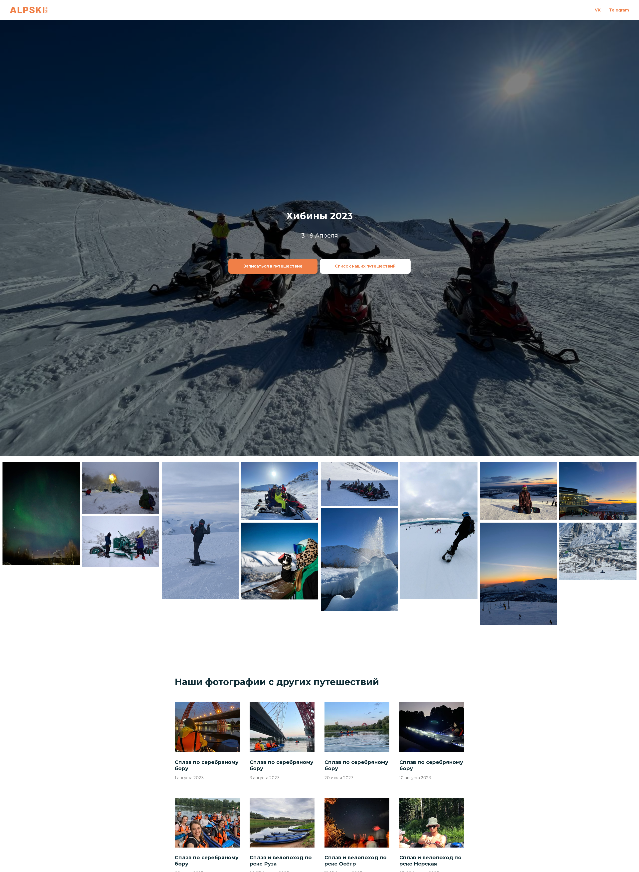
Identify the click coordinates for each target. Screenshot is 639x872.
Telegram (619, 10)
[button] (273, 266)
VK (598, 10)
